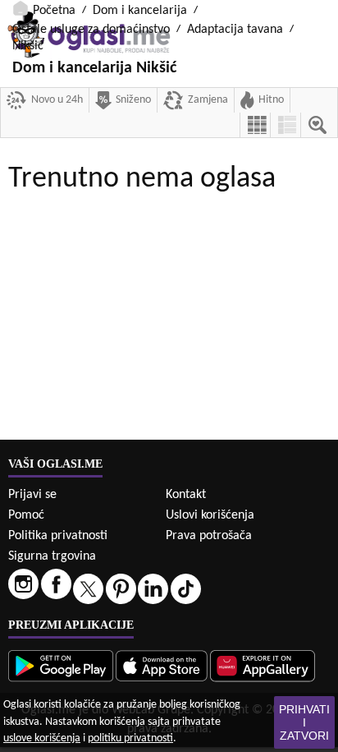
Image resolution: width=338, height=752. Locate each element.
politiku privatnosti (130, 738)
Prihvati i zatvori (304, 722)
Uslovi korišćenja (210, 515)
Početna (54, 10)
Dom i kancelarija (140, 10)
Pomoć (26, 515)
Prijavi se (32, 494)
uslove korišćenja (41, 738)
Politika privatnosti (57, 535)
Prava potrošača (209, 535)
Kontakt (186, 494)
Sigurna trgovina (52, 556)
